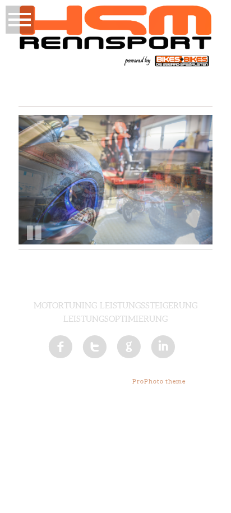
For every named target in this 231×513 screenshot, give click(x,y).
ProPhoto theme (159, 381)
